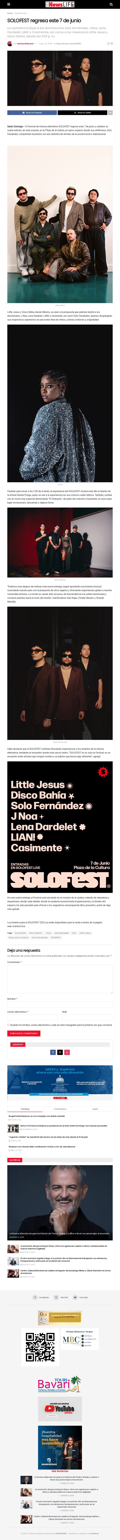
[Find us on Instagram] (67, 1052)
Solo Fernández (40, 937)
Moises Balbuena (25, 43)
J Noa (48, 933)
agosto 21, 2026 (17, 1237)
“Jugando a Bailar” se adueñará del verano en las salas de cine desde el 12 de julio (48, 1137)
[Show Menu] (8, 4)
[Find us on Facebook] (53, 1052)
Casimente (20, 933)
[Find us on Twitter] (60, 1052)
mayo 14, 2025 (45, 43)
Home (10, 13)
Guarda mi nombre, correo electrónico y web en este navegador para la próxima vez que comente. (61, 1025)
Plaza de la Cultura (19, 937)
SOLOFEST (56, 937)
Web (64, 1011)
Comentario (14, 962)
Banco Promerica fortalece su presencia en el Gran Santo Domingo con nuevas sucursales (63, 1125)
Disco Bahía (35, 933)
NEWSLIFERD (61, 1533)
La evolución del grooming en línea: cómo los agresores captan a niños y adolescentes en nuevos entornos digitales (63, 1247)
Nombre (12, 998)
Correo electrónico (18, 1011)
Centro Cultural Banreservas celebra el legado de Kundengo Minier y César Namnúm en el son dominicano (65, 1272)
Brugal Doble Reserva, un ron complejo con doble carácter (37, 1116)
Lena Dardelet (62, 933)
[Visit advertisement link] (60, 1082)
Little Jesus (85, 933)
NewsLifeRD (75, 43)
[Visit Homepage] (60, 4)
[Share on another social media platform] (110, 112)
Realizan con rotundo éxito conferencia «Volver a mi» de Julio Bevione (42, 1146)
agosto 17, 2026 (28, 1265)
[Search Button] (111, 4)
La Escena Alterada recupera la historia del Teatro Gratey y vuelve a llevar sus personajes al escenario (59, 1233)
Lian (74, 933)
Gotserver (94, 1533)
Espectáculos (21, 13)
